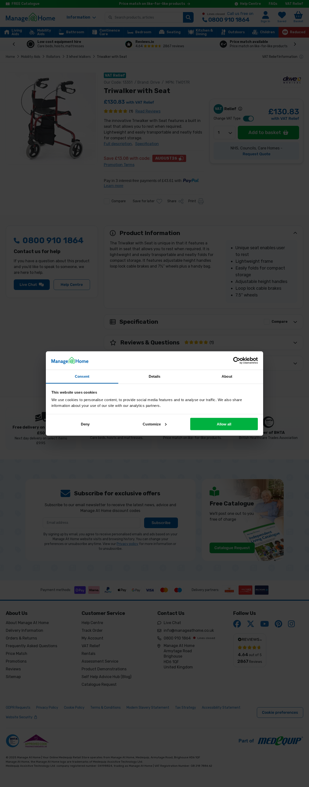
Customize (152, 424)
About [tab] (227, 376)
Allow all (224, 424)
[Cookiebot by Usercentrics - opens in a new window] (237, 360)
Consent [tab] (82, 376)
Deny (85, 424)
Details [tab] (155, 376)
